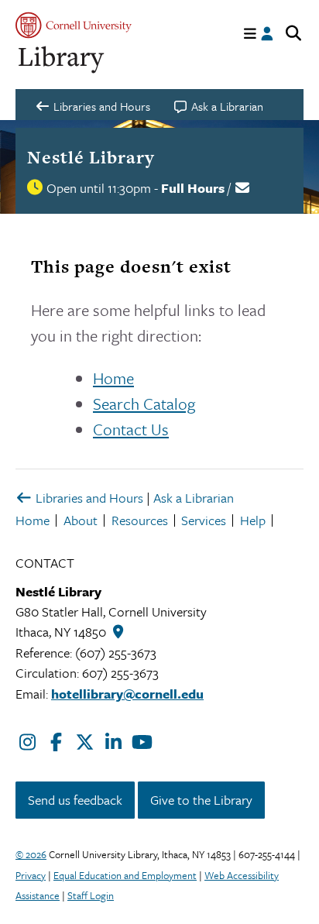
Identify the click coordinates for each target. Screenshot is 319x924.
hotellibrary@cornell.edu (127, 693)
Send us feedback (75, 799)
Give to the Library (201, 799)
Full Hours (193, 188)
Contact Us (131, 429)
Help (253, 520)
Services (203, 520)
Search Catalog (144, 403)
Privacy (30, 875)
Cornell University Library (61, 60)
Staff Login (90, 895)
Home (113, 378)
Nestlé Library (91, 157)
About (80, 520)
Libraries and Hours (88, 497)
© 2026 (30, 854)
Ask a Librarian (193, 497)
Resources (139, 520)
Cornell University (73, 25)
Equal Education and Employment (125, 875)
